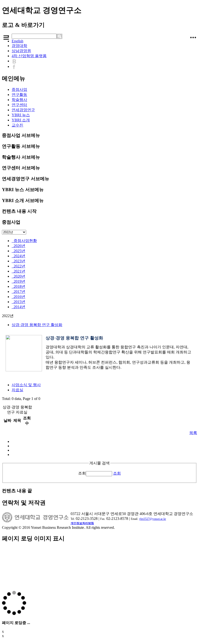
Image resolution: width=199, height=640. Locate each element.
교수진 (17, 125)
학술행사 (19, 100)
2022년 (18, 266)
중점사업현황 (24, 241)
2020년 (18, 276)
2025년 (18, 251)
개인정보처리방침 (82, 523)
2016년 (18, 297)
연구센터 (19, 105)
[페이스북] (15, 66)
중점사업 (19, 89)
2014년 (18, 307)
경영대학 (19, 46)
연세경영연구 (23, 110)
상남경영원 (21, 51)
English (17, 41)
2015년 (18, 302)
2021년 (18, 271)
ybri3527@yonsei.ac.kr (152, 519)
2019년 (18, 281)
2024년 (18, 256)
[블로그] (15, 61)
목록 (193, 433)
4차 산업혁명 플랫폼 (29, 56)
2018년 (18, 286)
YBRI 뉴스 (21, 115)
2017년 (18, 291)
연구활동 (19, 95)
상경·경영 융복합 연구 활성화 (37, 325)
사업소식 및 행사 (26, 385)
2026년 (18, 246)
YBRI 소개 (21, 120)
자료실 (17, 390)
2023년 (18, 261)
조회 (82, 473)
